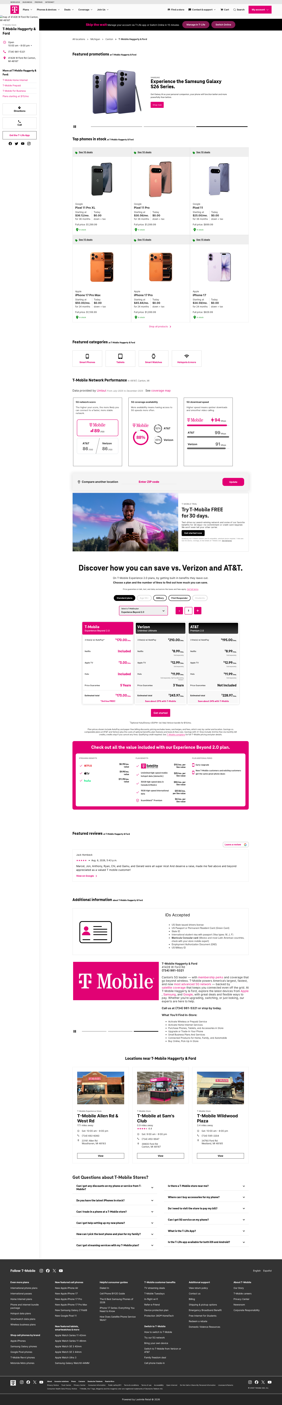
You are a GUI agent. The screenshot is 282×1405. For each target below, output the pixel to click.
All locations (78, 39)
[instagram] (29, 144)
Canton (109, 39)
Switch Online (223, 24)
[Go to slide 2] (144, 127)
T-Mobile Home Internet (15, 80)
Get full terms (154, 107)
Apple (245, 991)
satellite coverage (174, 987)
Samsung (169, 994)
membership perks (210, 977)
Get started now (193, 533)
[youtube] (23, 144)
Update (233, 482)
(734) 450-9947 (150, 1139)
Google (188, 994)
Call (19, 123)
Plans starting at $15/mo (16, 96)
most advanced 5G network (192, 984)
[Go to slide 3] (197, 127)
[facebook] (10, 144)
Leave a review (233, 844)
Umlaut (102, 390)
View (100, 1155)
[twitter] (16, 144)
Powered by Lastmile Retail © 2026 (141, 1399)
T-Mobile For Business (14, 90)
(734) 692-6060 (90, 1135)
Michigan (95, 39)
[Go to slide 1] (92, 127)
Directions (19, 109)
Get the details (160, 95)
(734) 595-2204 (210, 1135)
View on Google (87, 876)
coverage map (161, 390)
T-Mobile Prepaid (12, 85)
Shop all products (160, 327)
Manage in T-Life (196, 24)
